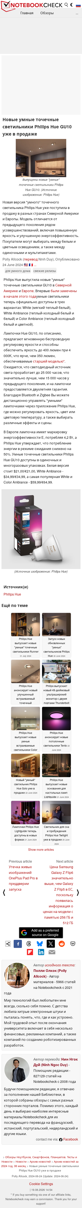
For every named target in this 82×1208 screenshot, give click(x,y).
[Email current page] (52, 952)
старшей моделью (48, 361)
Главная (26, 12)
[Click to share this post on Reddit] (62, 944)
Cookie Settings (41, 1183)
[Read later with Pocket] (73, 944)
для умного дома (17, 270)
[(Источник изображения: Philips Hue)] (41, 529)
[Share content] (8, 944)
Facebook (70, 1139)
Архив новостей (40, 1161)
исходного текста (59, 965)
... (77, 12)
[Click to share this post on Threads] (29, 944)
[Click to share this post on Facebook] (18, 944)
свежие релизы (44, 270)
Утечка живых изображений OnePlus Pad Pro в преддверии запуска (23, 878)
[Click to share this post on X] (51, 944)
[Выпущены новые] (41, 158)
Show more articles (41, 849)
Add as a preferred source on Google (45, 932)
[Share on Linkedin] (41, 952)
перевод (31, 259)
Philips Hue (12, 594)
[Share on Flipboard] (30, 952)
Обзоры (47, 12)
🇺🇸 (26, 264)
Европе (28, 290)
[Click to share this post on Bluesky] (40, 944)
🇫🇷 (31, 264)
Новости (21, 1161)
